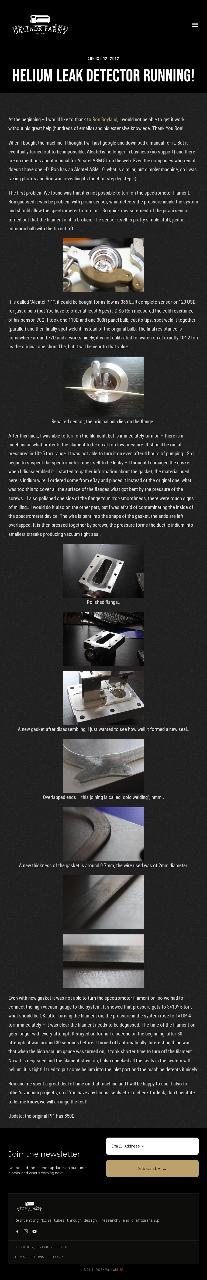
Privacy (56, 1257)
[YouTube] (34, 1231)
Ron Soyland (104, 119)
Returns (37, 1257)
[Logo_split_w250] (40, 13)
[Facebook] (17, 1231)
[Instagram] (25, 1231)
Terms (20, 1257)
